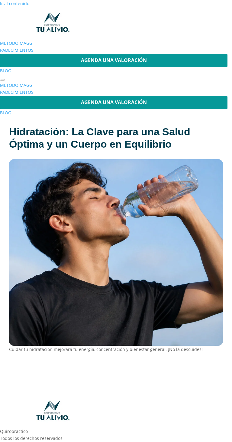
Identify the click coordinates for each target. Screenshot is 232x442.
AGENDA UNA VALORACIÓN (114, 60)
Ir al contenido (14, 3)
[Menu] (2, 79)
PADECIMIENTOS (17, 50)
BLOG (5, 71)
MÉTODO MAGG (16, 43)
